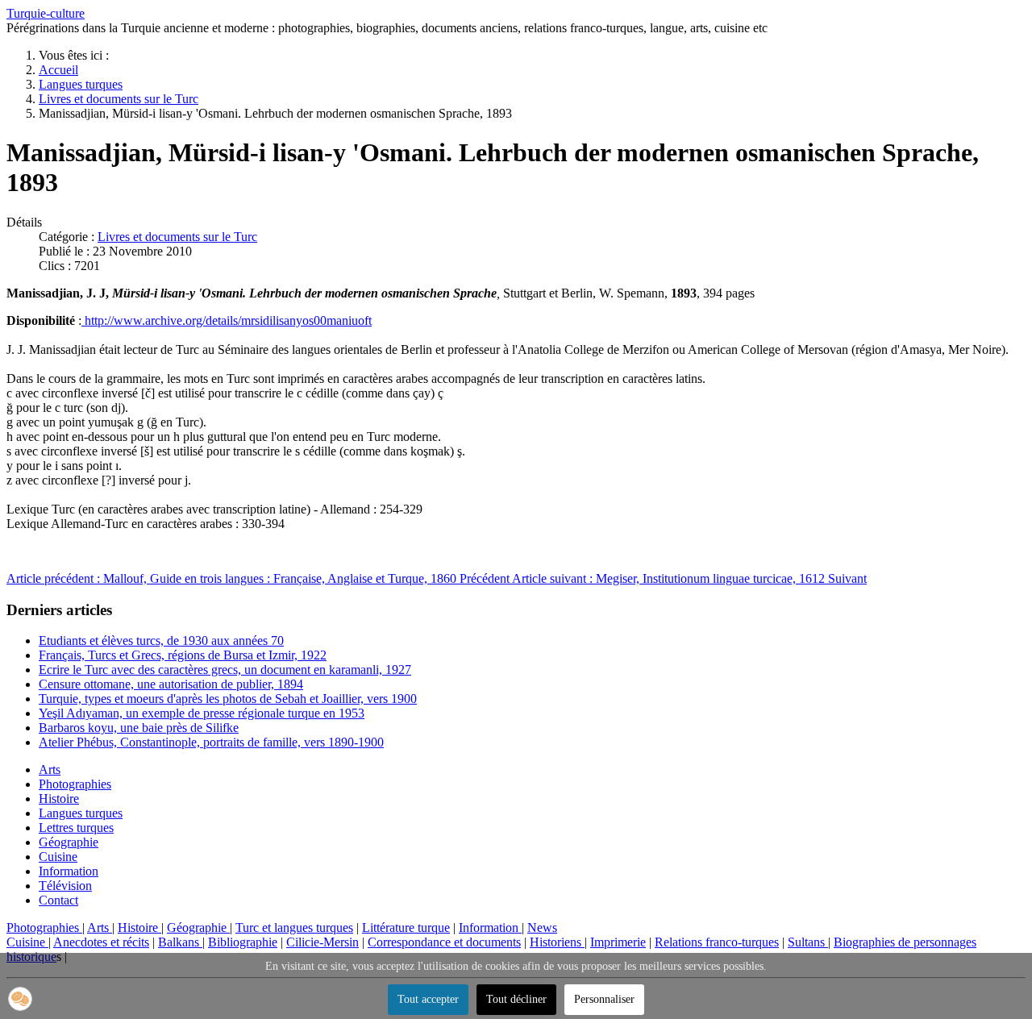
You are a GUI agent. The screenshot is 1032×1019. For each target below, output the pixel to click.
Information (68, 871)
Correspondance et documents (444, 942)
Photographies (75, 784)
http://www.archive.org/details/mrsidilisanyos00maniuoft (226, 320)
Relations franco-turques (717, 942)
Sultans (808, 942)
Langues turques (81, 813)
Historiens (557, 942)
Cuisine (58, 856)
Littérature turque (406, 927)
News (542, 927)
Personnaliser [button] (604, 999)
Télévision (65, 885)
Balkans (180, 942)
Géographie (68, 842)
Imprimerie (618, 942)
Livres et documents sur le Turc (177, 236)
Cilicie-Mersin (322, 942)
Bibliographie (242, 942)
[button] (20, 999)
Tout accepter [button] (428, 999)
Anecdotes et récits (101, 942)
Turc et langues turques (294, 927)
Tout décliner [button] (516, 999)
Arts (49, 769)
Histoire (59, 798)
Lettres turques (76, 827)
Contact (58, 900)
